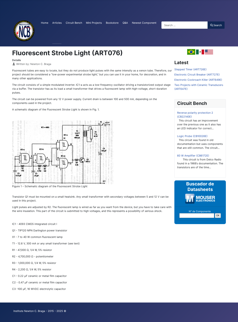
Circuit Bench (74, 22)
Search (217, 25)
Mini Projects (94, 22)
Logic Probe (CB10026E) (192, 136)
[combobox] (184, 25)
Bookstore (112, 22)
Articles (57, 22)
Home (44, 22)
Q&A (125, 22)
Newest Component (144, 22)
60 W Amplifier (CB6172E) (193, 155)
